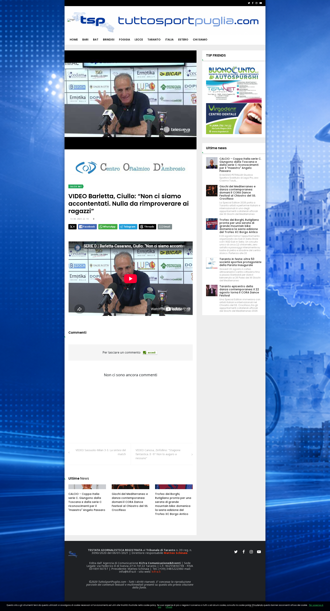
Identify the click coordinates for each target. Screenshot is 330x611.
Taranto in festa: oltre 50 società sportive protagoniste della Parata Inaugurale (240, 262)
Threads (149, 226)
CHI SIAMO (200, 39)
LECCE (139, 39)
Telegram (129, 226)
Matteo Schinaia (175, 553)
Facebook (89, 226)
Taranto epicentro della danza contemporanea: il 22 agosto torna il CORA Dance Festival (239, 290)
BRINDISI (108, 39)
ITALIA (169, 39)
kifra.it (156, 571)
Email (166, 226)
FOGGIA (124, 39)
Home (74, 39)
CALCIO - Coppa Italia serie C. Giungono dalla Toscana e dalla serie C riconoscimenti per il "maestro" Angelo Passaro (86, 502)
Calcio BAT (76, 186)
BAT (95, 39)
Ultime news (216, 148)
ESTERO (183, 39)
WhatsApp (109, 226)
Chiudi (169, 607)
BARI (85, 39)
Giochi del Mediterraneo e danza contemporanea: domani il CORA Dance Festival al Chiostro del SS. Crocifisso (130, 502)
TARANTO (154, 39)
